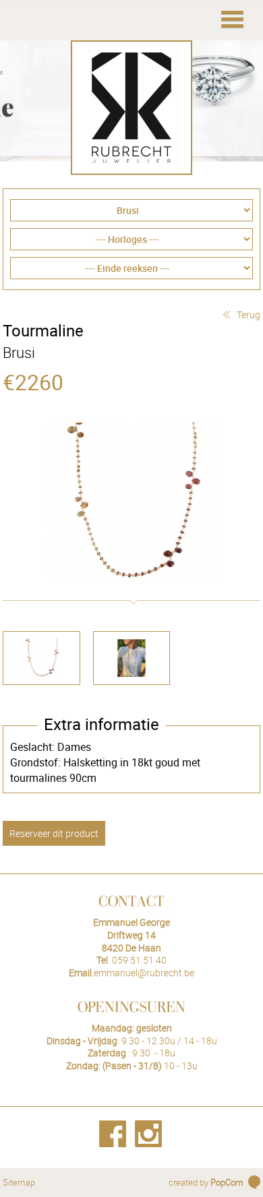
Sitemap (19, 1182)
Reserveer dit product (53, 833)
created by (206, 1182)
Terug (248, 314)
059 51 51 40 (139, 959)
